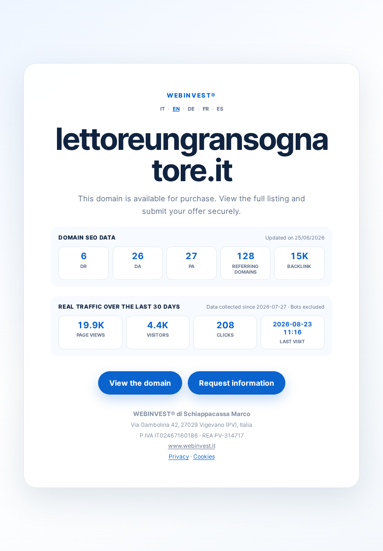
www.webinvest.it (191, 445)
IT (162, 109)
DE (191, 109)
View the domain (140, 383)
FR (206, 109)
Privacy (179, 456)
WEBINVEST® (191, 95)
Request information (236, 383)
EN (176, 109)
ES (220, 109)
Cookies (204, 456)
